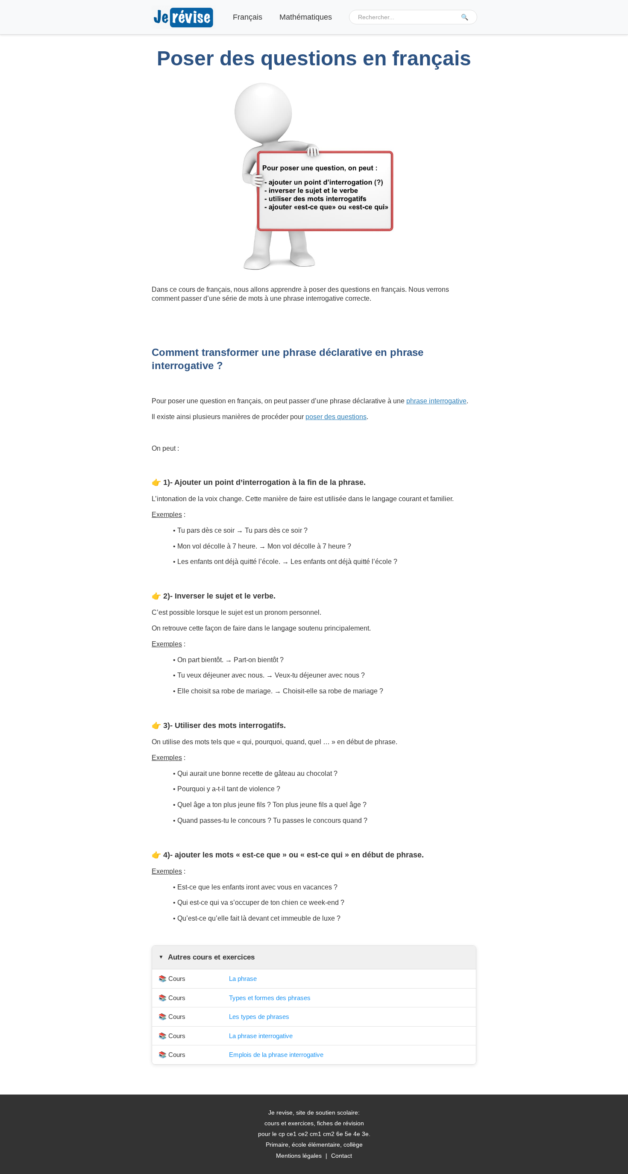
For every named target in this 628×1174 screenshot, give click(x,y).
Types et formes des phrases (270, 997)
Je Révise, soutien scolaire (184, 17)
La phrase (243, 978)
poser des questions (336, 416)
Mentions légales (299, 1155)
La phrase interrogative (261, 1035)
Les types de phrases (259, 1016)
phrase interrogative (436, 401)
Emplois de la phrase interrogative (276, 1054)
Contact (341, 1155)
